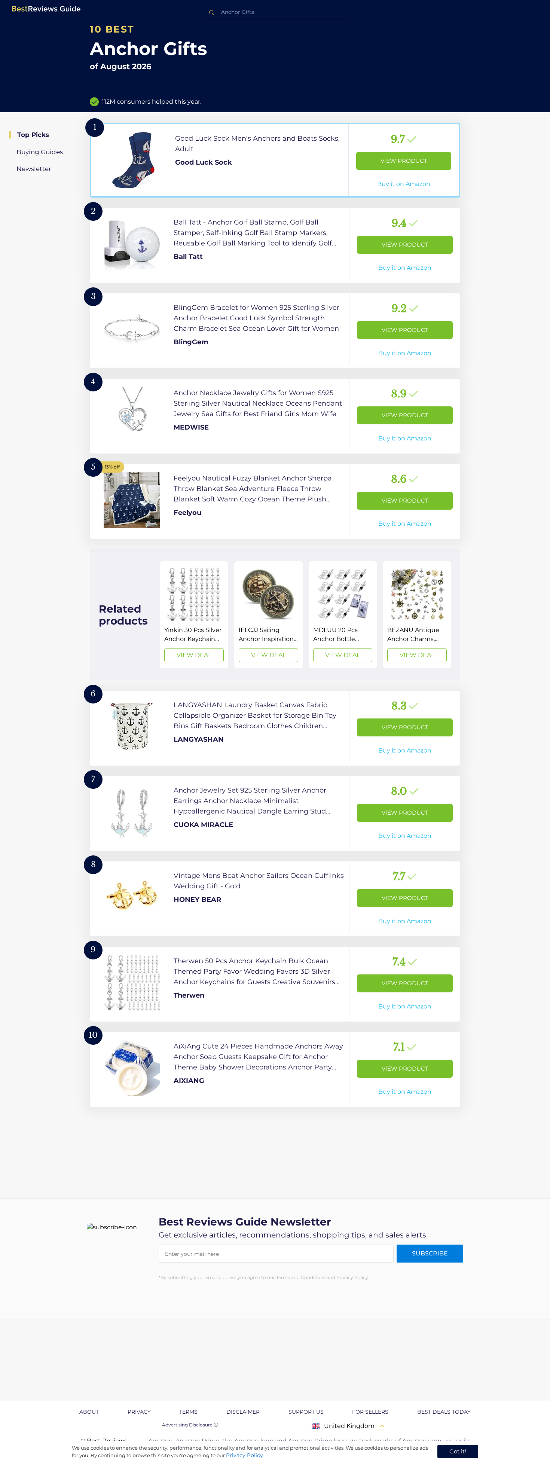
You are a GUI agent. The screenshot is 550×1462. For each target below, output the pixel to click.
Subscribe (430, 1253)
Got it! (457, 1451)
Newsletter (33, 169)
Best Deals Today (444, 1411)
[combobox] (275, 12)
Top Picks (33, 134)
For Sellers (370, 1411)
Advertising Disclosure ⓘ (190, 1425)
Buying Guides (39, 152)
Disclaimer (243, 1411)
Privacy (139, 1411)
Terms (188, 1411)
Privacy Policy (244, 1455)
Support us (306, 1411)
